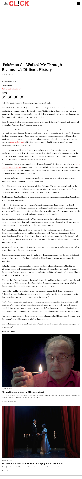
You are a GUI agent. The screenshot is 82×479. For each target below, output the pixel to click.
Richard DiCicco (9, 75)
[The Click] (16, 3)
